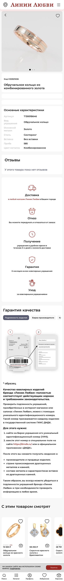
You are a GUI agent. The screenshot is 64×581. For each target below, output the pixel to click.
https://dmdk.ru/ (22, 444)
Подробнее (15, 569)
